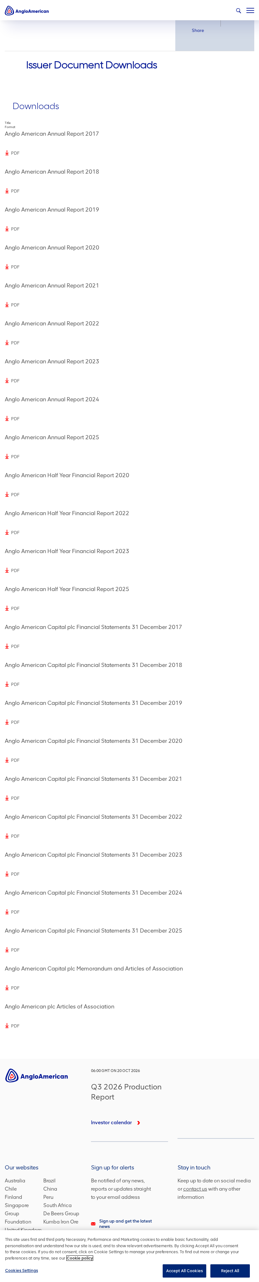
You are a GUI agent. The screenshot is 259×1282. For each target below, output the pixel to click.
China (50, 1189)
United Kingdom (23, 1230)
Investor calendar (111, 1122)
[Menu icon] (250, 9)
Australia (15, 1181)
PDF (15, 153)
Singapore (17, 1205)
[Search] (238, 10)
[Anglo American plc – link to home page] (27, 10)
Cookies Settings (21, 1270)
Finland (13, 1197)
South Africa (57, 1205)
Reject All (230, 1270)
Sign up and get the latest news (125, 1223)
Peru (48, 1197)
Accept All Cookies (184, 1270)
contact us (195, 1189)
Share (198, 30)
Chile (11, 1189)
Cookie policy (80, 1258)
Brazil (49, 1181)
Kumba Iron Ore (60, 1222)
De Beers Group (61, 1214)
